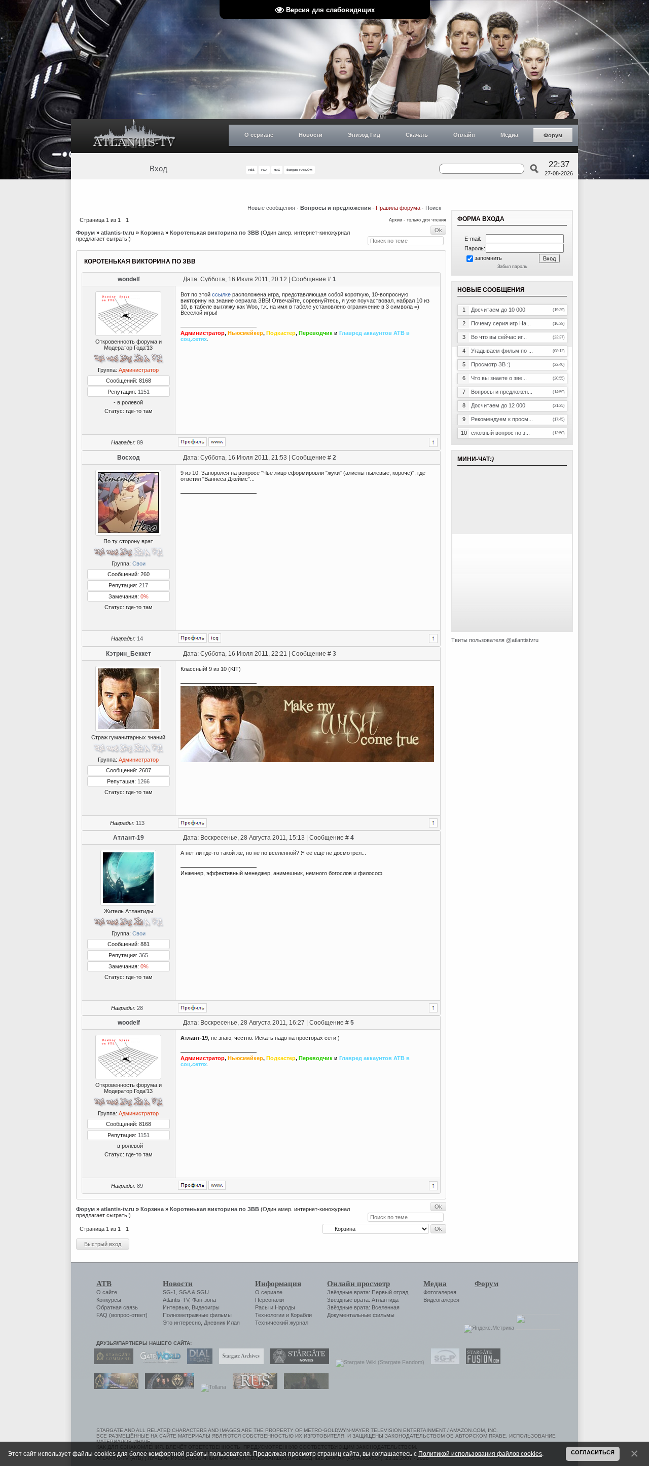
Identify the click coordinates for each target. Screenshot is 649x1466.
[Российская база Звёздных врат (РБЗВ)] (167, 1387)
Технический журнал (281, 1323)
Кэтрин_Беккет (128, 653)
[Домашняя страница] (217, 441)
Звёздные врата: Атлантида (363, 1300)
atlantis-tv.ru (117, 233)
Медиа (509, 135)
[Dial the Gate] (197, 1362)
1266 (143, 781)
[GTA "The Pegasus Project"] (304, 1387)
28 (140, 1008)
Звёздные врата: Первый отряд (367, 1292)
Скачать (417, 135)
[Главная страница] (134, 136)
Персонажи (269, 1300)
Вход (158, 169)
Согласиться (593, 1452)
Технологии (269, 1315)
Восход (128, 457)
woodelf (129, 279)
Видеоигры (206, 1307)
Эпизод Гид (364, 135)
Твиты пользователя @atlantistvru (494, 640)
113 (140, 823)
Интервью (176, 1307)
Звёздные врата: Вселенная (363, 1307)
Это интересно (182, 1323)
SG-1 (169, 1292)
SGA (184, 1292)
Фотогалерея (439, 1292)
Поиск (433, 208)
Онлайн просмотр (358, 1284)
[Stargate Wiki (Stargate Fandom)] (377, 1362)
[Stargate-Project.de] (442, 1362)
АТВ (104, 1284)
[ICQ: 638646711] (214, 638)
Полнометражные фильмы (197, 1315)
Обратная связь (117, 1307)
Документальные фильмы (360, 1315)
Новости (310, 135)
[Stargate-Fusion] (480, 1362)
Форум (553, 135)
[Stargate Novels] (297, 1362)
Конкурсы (108, 1300)
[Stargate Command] (111, 1362)
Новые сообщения (271, 208)
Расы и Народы (275, 1307)
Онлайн (464, 135)
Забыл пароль (512, 266)
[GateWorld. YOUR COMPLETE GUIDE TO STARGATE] (158, 1362)
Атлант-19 (128, 837)
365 (143, 955)
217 (143, 585)
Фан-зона (204, 1300)
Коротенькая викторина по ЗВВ (214, 233)
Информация (278, 1284)
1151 (144, 392)
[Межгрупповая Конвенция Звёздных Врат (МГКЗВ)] (113, 1387)
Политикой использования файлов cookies (480, 1453)
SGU (203, 1292)
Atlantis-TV (176, 1300)
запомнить (488, 258)
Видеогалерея (441, 1300)
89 (140, 442)
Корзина (152, 233)
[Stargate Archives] (239, 1362)
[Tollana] (211, 1387)
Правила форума (398, 208)
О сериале (258, 135)
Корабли (301, 1315)
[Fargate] (252, 1387)
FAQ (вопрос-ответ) (122, 1315)
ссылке (221, 294)
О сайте (106, 1292)
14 (140, 638)
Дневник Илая (222, 1323)
